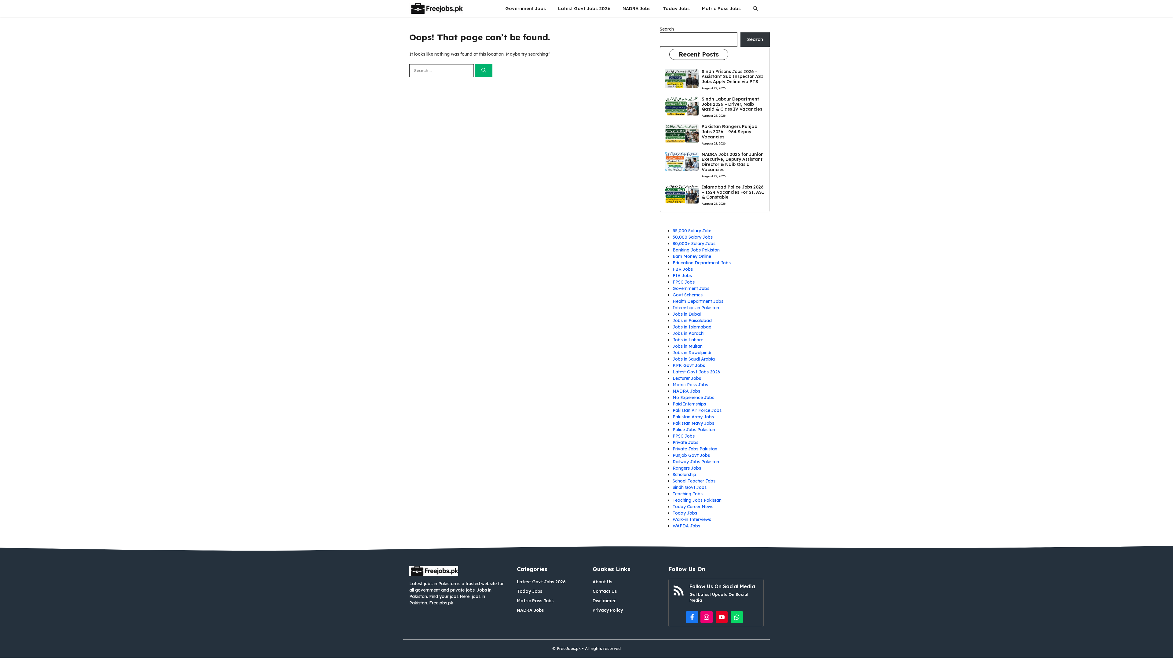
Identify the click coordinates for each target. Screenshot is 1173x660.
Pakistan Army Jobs (693, 417)
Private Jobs (685, 442)
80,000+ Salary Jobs (694, 243)
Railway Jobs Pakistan (696, 461)
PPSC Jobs (684, 436)
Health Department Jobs (698, 301)
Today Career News (693, 506)
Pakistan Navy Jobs (693, 423)
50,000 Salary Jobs (693, 237)
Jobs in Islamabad (692, 327)
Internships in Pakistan (696, 307)
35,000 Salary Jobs (692, 230)
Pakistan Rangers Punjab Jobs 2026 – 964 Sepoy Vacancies (729, 132)
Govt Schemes (688, 295)
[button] (755, 8)
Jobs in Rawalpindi (692, 352)
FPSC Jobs (684, 282)
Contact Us (605, 591)
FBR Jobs (683, 269)
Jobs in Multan (688, 346)
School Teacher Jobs (694, 481)
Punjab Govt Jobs (691, 455)
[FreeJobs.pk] (436, 8)
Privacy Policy (608, 610)
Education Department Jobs (702, 263)
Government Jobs (525, 8)
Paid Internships (689, 404)
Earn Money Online (692, 256)
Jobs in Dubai (687, 314)
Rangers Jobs (687, 468)
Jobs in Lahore (688, 340)
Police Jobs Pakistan (694, 429)
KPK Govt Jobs (689, 365)
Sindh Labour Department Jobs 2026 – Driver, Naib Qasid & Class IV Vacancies (732, 104)
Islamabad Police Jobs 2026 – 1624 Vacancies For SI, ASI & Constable (733, 192)
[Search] (483, 71)
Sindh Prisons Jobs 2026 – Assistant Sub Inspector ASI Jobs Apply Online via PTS (732, 77)
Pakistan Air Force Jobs (697, 410)
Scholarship (684, 474)
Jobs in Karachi (688, 333)
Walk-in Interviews (692, 519)
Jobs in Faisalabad (692, 320)
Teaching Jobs (688, 494)
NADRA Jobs (637, 8)
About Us (602, 582)
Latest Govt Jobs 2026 (584, 8)
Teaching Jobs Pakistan (697, 500)
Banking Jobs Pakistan (696, 250)
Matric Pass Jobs (721, 8)
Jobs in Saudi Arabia (694, 359)
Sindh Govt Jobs (690, 487)
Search (667, 29)
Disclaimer (604, 600)
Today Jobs (676, 8)
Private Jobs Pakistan (695, 449)
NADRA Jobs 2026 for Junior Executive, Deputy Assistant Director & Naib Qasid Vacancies (732, 162)
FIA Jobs (682, 275)
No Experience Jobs (693, 397)
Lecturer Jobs (687, 378)
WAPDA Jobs (686, 526)
